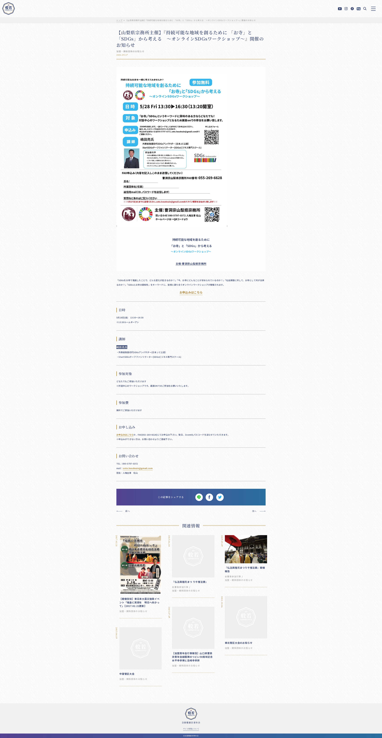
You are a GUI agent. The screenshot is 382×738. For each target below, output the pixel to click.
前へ (127, 510)
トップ (119, 20)
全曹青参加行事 (180, 587)
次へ (254, 510)
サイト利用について (191, 728)
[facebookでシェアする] (209, 497)
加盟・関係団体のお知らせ (130, 51)
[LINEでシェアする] (198, 497)
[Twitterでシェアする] (219, 497)
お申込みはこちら (191, 292)
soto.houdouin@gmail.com (138, 468)
